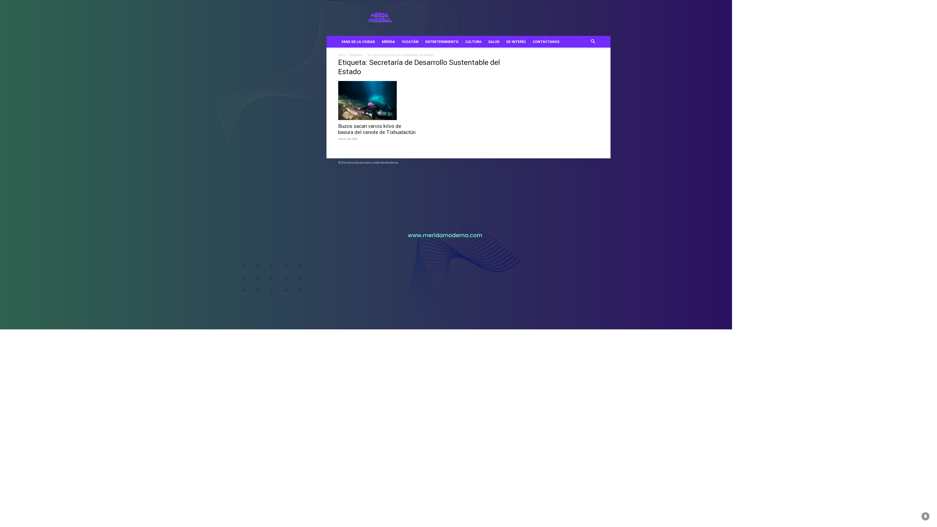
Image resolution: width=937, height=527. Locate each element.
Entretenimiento (441, 41)
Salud (493, 41)
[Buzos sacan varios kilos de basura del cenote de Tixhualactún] (377, 100)
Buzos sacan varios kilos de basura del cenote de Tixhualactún (377, 129)
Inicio (342, 55)
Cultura (473, 41)
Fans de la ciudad (358, 41)
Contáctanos (546, 41)
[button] (593, 42)
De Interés (516, 41)
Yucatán (410, 41)
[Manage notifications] (925, 516)
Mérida (388, 41)
